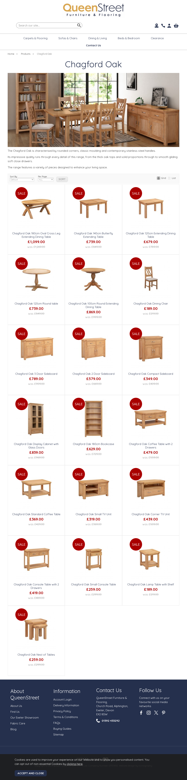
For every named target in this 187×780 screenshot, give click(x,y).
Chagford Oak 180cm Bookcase (93, 444)
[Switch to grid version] (158, 177)
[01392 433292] (163, 26)
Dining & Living (97, 38)
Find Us (15, 711)
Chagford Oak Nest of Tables (36, 654)
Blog (13, 729)
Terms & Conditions (65, 717)
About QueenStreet (24, 694)
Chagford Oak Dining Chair (150, 303)
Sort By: (13, 176)
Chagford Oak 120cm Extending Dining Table (150, 235)
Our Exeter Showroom (24, 717)
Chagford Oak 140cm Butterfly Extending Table (93, 235)
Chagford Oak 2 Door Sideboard (93, 374)
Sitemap (58, 734)
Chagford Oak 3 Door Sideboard (36, 374)
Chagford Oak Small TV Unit (93, 514)
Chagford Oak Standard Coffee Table (36, 514)
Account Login (62, 699)
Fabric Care (17, 723)
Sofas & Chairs (67, 38)
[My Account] (169, 25)
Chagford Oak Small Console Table (93, 584)
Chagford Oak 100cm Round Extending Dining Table (93, 305)
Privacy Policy (62, 711)
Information (66, 691)
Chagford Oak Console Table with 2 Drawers (36, 586)
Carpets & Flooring (35, 38)
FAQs (56, 723)
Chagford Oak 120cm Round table (36, 303)
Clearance (157, 38)
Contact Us (109, 690)
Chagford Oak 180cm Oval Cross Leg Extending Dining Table (36, 235)
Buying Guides (62, 728)
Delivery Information (66, 705)
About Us (16, 706)
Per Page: (42, 176)
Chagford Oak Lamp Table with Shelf (150, 584)
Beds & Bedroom (129, 38)
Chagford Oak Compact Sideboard (150, 374)
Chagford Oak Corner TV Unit (151, 514)
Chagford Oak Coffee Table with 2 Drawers (151, 445)
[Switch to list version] (169, 177)
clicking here (75, 764)
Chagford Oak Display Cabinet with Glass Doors (36, 445)
